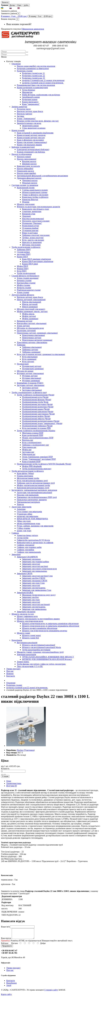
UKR (6, 8)
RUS (14, 8)
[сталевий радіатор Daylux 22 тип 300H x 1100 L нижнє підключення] (26, 746)
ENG (22, 8)
